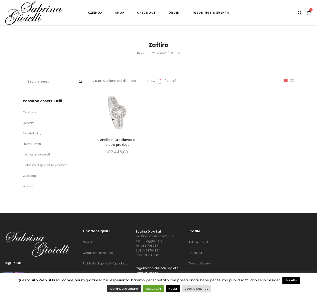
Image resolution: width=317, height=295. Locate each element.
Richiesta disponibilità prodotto (45, 165)
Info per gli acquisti (36, 154)
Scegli (118, 119)
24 (167, 80)
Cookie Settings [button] (196, 288)
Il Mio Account (198, 242)
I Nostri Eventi (32, 144)
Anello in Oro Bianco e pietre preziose (117, 142)
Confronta (30, 112)
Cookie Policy (32, 133)
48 (174, 80)
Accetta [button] (291, 280)
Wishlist (28, 186)
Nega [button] (172, 288)
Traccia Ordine (199, 263)
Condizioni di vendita (98, 253)
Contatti (28, 123)
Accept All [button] (153, 288)
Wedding (29, 176)
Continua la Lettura (124, 288)
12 (159, 80)
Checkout (195, 253)
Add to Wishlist (132, 97)
